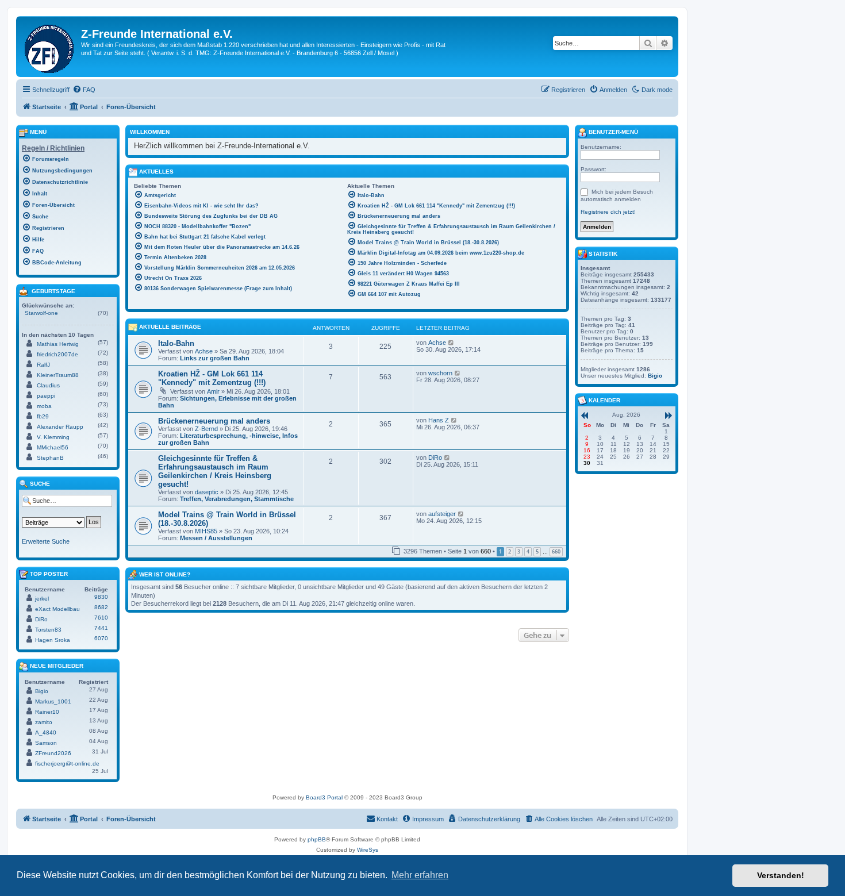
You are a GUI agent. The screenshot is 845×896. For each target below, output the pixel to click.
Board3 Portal (324, 797)
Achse (204, 351)
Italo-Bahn (176, 343)
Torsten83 (48, 629)
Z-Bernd (206, 428)
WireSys (367, 850)
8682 (101, 607)
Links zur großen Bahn (214, 358)
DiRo (435, 457)
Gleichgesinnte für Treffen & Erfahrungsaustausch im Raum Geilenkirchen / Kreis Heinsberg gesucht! (214, 471)
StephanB (50, 458)
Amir (213, 391)
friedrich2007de (57, 354)
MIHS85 (206, 531)
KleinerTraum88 (58, 375)
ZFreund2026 (53, 753)
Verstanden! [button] (780, 875)
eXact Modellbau (57, 609)
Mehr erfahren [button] (419, 875)
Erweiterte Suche (46, 541)
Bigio (41, 691)
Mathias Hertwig (58, 344)
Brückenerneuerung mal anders (214, 421)
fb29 (43, 416)
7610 (101, 617)
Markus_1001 (53, 701)
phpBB (317, 839)
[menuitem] (83, 90)
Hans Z (438, 420)
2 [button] (509, 551)
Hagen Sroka (52, 640)
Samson (46, 743)
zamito (43, 722)
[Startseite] (50, 46)
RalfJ (43, 365)
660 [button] (556, 551)
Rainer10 (47, 712)
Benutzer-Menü (612, 132)
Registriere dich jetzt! (608, 212)
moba (44, 406)
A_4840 (45, 732)
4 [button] (528, 551)
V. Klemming (53, 437)
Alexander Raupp (60, 427)
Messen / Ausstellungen (216, 537)
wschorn (440, 373)
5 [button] (537, 551)
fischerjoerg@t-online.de (67, 763)
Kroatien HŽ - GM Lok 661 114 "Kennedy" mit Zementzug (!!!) (212, 378)
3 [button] (518, 551)
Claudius (48, 385)
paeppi (46, 396)
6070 (101, 638)
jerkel (42, 598)
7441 (101, 628)
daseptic (206, 492)
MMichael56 (52, 447)
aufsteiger (442, 513)
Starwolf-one (41, 313)
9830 (101, 597)
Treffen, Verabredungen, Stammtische (237, 498)
